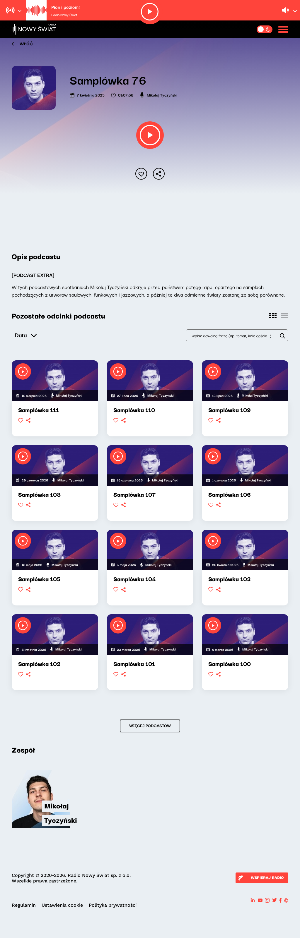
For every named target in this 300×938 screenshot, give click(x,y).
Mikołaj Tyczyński (162, 95)
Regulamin (24, 905)
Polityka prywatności (113, 905)
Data (21, 334)
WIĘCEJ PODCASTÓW (150, 725)
